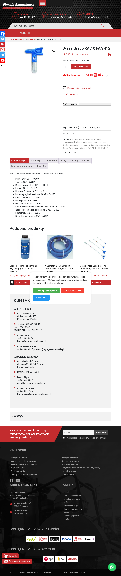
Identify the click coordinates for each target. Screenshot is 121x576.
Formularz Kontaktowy (19, 561)
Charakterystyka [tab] (19, 160)
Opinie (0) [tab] (41, 166)
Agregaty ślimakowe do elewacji (24, 464)
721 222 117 (22, 514)
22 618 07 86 (22, 511)
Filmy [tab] (63, 160)
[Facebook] (2, 33)
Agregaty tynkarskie (70, 458)
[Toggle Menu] (42, 3)
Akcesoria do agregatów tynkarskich (91, 142)
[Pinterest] (2, 44)
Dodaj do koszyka (81, 66)
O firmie (67, 502)
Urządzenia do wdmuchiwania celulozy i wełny (81, 468)
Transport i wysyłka (72, 506)
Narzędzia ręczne (69, 471)
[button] (23, 33)
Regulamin (68, 492)
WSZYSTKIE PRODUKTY (98, 148)
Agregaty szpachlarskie (71, 461)
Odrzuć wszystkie (72, 290)
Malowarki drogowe (70, 464)
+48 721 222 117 (27, 17)
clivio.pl (82, 572)
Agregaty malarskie (19, 458)
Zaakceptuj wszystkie (46, 290)
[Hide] (1, 66)
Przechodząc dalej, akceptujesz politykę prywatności (88, 438)
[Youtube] (2, 60)
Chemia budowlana (70, 474)
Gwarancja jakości (71, 516)
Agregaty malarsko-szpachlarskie (24, 461)
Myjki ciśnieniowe (18, 468)
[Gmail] (2, 49)
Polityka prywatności (72, 496)
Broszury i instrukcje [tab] (79, 160)
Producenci (83, 148)
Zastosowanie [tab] (50, 160)
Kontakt (67, 519)
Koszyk (13, 556)
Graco (65, 148)
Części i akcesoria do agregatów (76, 145)
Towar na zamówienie (73, 509)
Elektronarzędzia (18, 471)
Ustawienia (41, 297)
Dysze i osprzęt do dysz (101, 145)
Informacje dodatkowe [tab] (22, 166)
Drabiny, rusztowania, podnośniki (24, 474)
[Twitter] (2, 39)
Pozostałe (73, 148)
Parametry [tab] (35, 160)
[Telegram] (2, 55)
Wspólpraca (69, 512)
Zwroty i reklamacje (72, 499)
